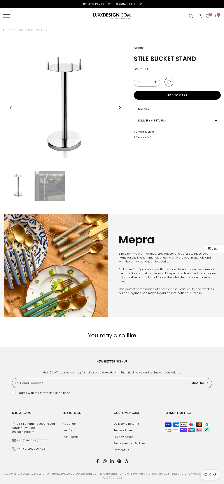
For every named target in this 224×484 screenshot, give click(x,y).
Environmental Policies (130, 443)
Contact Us (121, 450)
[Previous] (11, 107)
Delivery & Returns (126, 424)
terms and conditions (55, 393)
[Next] (119, 107)
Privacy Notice (123, 437)
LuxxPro (68, 430)
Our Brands (71, 437)
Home (7, 30)
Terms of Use (123, 430)
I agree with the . (44, 393)
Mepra (149, 132)
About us (69, 424)
